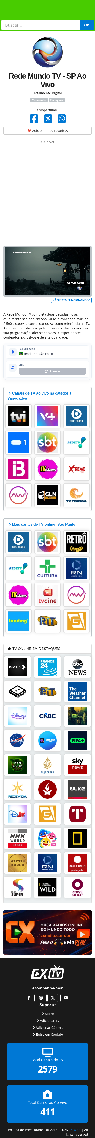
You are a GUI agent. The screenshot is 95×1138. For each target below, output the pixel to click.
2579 (47, 1069)
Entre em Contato (49, 1034)
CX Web (74, 1130)
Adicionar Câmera (49, 1027)
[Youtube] (65, 998)
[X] (48, 118)
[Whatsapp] (62, 118)
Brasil (27, 354)
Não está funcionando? (71, 300)
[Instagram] (41, 998)
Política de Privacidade (25, 1130)
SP (35, 354)
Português (56, 100)
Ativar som (75, 282)
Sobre (49, 1013)
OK (87, 25)
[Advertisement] (47, 192)
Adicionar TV (49, 1020)
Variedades (39, 100)
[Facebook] (34, 118)
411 (47, 1111)
